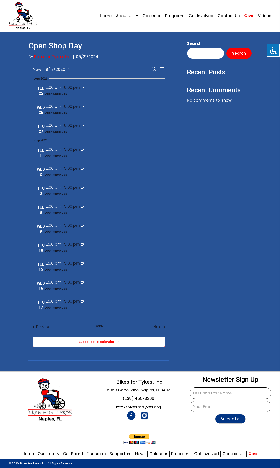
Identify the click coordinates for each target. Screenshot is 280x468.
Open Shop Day (55, 94)
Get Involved (206, 454)
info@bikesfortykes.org (138, 407)
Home (28, 454)
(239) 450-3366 (138, 398)
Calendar (158, 454)
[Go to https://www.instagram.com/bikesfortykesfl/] (144, 415)
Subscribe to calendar (96, 342)
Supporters (120, 454)
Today (98, 326)
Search (194, 43)
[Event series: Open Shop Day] (82, 87)
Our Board (73, 454)
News (140, 454)
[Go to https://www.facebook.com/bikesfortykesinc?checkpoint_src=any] (131, 416)
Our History (48, 454)
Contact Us (233, 454)
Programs (181, 454)
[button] (230, 419)
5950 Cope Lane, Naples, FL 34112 (138, 390)
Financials (96, 454)
